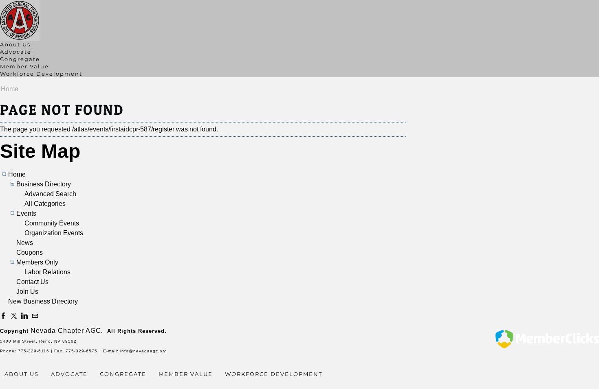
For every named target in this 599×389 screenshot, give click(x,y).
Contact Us (32, 281)
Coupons (29, 252)
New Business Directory (43, 301)
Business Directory (43, 184)
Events (26, 213)
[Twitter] (14, 316)
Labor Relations (47, 272)
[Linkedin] (24, 316)
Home (9, 88)
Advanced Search (50, 193)
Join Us (27, 291)
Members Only (37, 262)
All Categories (45, 203)
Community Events (51, 223)
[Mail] (35, 316)
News (24, 242)
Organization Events (53, 232)
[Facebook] (3, 316)
